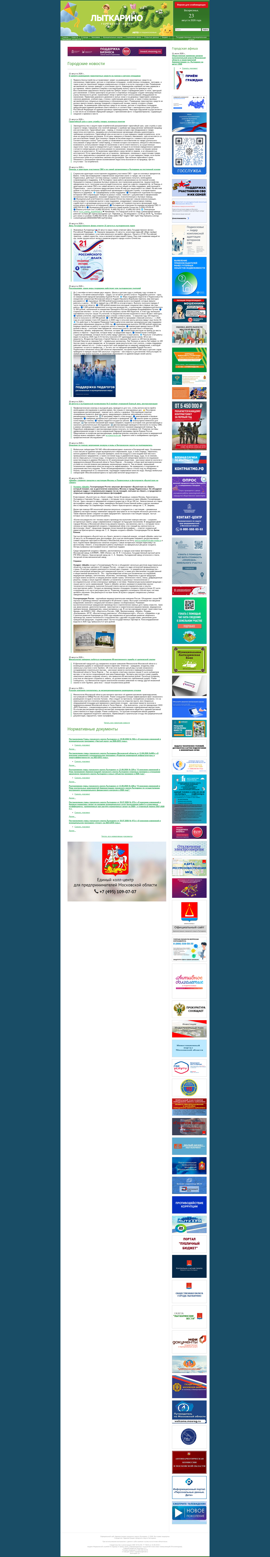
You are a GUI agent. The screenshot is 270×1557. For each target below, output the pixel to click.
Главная (65, 37)
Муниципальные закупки (113, 37)
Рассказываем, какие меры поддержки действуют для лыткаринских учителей (105, 288)
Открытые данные (151, 37)
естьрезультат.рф (113, 435)
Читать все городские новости (117, 723)
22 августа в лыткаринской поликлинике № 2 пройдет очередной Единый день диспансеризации (113, 404)
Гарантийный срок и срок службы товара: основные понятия (97, 121)
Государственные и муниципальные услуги (191, 38)
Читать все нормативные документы (116, 836)
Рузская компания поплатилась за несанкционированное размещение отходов (105, 690)
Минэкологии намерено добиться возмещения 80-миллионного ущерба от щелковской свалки (112, 659)
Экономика (95, 37)
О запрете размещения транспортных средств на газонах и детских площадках (105, 76)
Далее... (72, 749)
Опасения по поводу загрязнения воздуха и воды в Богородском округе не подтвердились (110, 445)
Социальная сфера (133, 37)
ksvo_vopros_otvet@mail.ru (90, 212)
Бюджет (165, 37)
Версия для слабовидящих (191, 5)
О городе (84, 37)
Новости (74, 37)
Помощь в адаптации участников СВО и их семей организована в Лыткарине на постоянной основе (114, 169)
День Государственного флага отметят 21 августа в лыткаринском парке (102, 226)
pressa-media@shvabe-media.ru (148, 540)
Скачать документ (82, 745)
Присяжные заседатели (71, 39)
